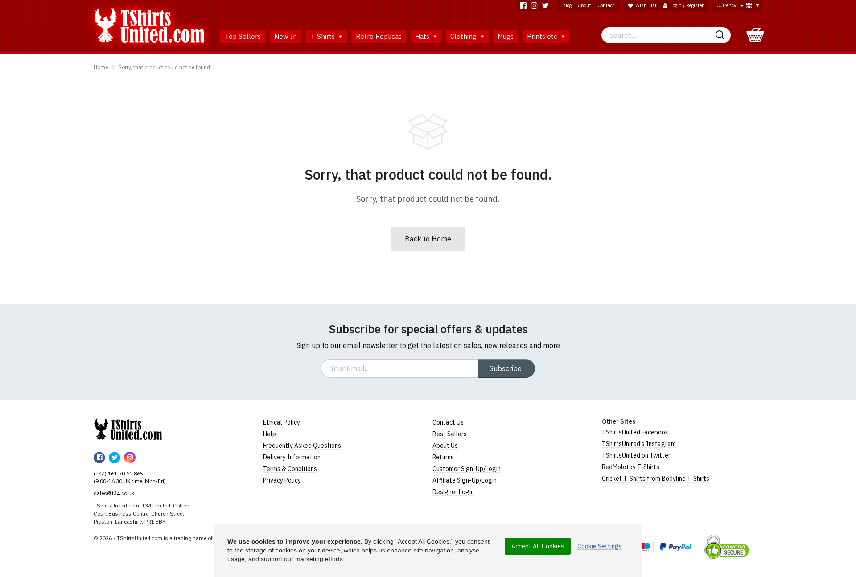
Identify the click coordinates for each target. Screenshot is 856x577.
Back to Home (428, 238)
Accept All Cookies (537, 546)
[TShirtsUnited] (128, 429)
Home (101, 67)
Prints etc (543, 36)
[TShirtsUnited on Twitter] (545, 5)
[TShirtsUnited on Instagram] (534, 5)
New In (285, 36)
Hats (423, 36)
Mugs (506, 36)
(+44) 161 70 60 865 (118, 473)
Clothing (464, 36)
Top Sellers (243, 36)
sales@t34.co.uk (114, 493)
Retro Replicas (379, 36)
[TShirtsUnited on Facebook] (523, 5)
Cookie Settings (599, 546)
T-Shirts (323, 36)
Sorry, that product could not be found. (164, 67)
